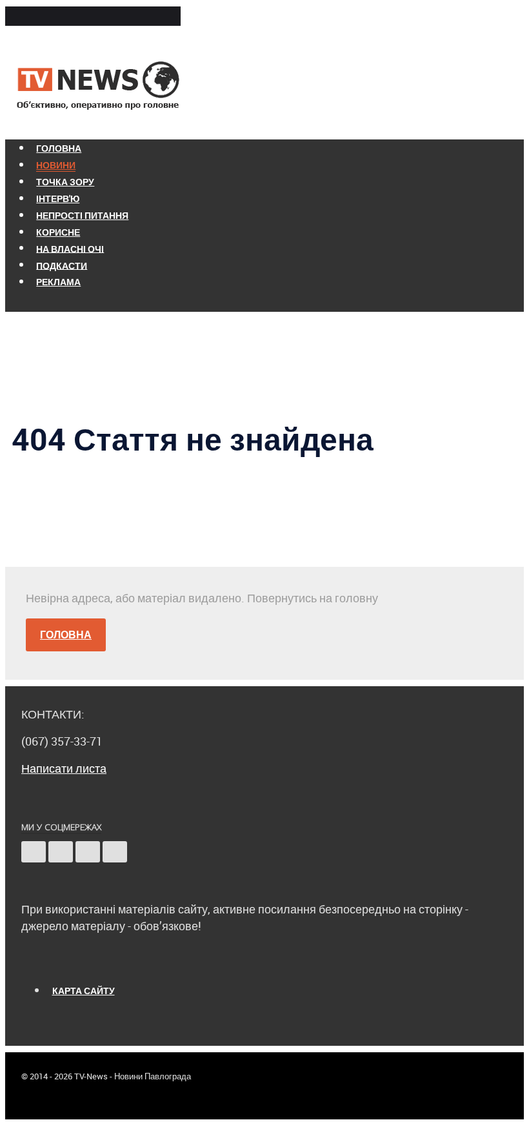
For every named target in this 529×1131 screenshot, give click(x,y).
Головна (66, 634)
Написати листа (63, 768)
